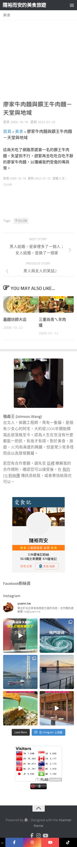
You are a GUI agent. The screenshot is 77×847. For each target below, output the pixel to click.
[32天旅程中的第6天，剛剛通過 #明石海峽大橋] (20, 672)
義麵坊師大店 (14, 319)
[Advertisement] (38, 61)
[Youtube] (45, 835)
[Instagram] (38, 835)
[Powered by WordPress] (26, 820)
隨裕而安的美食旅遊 (24, 5)
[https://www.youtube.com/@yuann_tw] (50, 842)
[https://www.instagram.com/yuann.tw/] (32, 842)
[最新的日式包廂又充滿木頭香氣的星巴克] (57, 708)
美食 (6, 15)
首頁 (7, 131)
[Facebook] (32, 835)
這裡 (51, 463)
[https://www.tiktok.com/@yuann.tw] (68, 842)
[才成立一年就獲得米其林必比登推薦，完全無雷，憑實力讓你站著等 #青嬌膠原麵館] (20, 708)
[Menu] (72, 5)
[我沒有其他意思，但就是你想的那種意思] (20, 635)
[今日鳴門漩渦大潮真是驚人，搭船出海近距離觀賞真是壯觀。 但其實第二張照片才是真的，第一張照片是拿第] (57, 635)
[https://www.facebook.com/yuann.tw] (14, 842)
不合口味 (21, 221)
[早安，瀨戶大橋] (57, 672)
